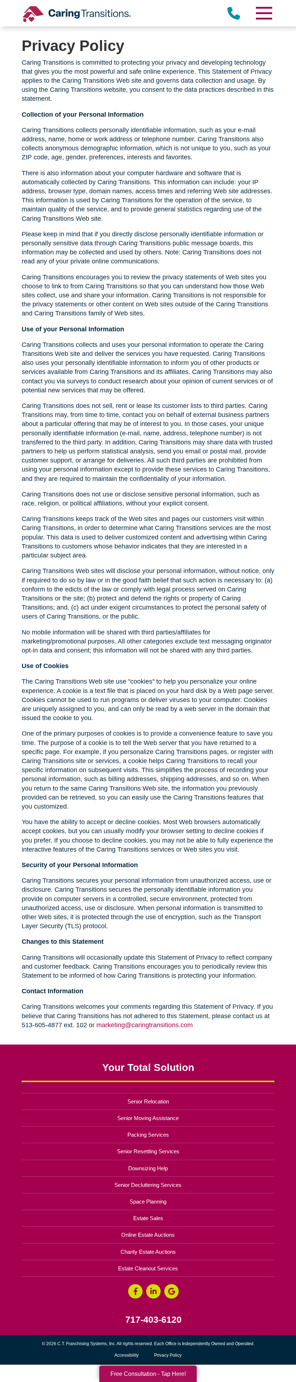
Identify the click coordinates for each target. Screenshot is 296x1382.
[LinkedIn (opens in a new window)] (153, 1291)
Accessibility (126, 1355)
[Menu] (263, 13)
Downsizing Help (148, 1168)
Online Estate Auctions (148, 1235)
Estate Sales (148, 1218)
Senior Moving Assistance (148, 1118)
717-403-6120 (153, 1319)
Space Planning (148, 1201)
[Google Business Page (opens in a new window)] (171, 1291)
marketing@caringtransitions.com (144, 1025)
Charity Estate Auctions (148, 1252)
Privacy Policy (168, 1355)
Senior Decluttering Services (148, 1185)
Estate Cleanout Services (148, 1268)
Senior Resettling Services (148, 1151)
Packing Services (148, 1135)
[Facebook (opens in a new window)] (135, 1291)
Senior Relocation (148, 1101)
